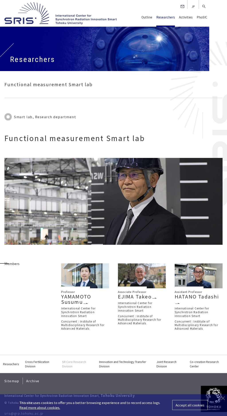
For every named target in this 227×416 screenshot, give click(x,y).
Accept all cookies (190, 405)
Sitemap (11, 381)
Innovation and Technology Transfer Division (122, 364)
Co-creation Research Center (204, 364)
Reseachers (11, 364)
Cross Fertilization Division (37, 364)
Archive (32, 381)
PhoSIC (202, 17)
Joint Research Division (166, 364)
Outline (146, 17)
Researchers (165, 17)
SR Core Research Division (74, 364)
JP (193, 6)
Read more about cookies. (39, 407)
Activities (186, 17)
